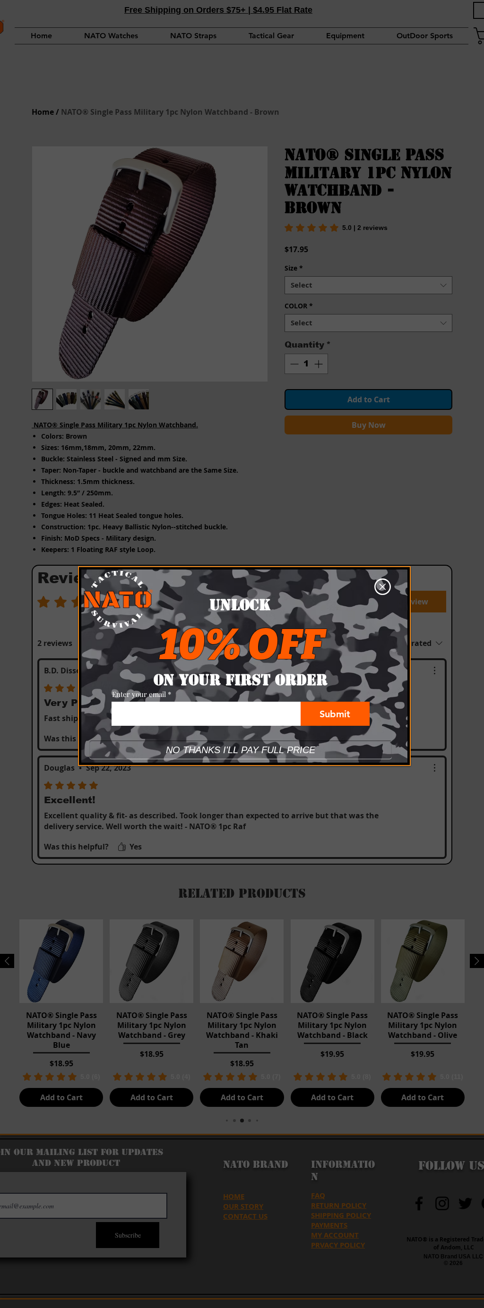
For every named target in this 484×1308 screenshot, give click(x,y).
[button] (382, 586)
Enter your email (139, 694)
